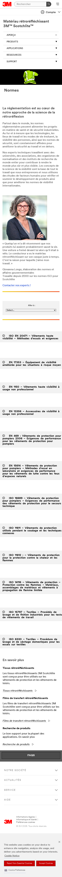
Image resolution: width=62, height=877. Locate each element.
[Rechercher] (48, 4)
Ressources (14, 55)
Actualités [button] (12, 780)
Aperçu (11, 35)
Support (12, 61)
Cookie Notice (12, 856)
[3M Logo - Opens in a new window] (7, 4)
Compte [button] (50, 12)
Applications (15, 48)
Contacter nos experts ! (16, 285)
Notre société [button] (15, 770)
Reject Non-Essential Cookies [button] (19, 863)
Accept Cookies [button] (46, 863)
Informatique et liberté (26, 820)
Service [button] (10, 790)
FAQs (31, 755)
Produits (12, 42)
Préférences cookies (25, 822)
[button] (15, 870)
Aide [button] (7, 800)
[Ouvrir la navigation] (57, 4)
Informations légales (25, 817)
